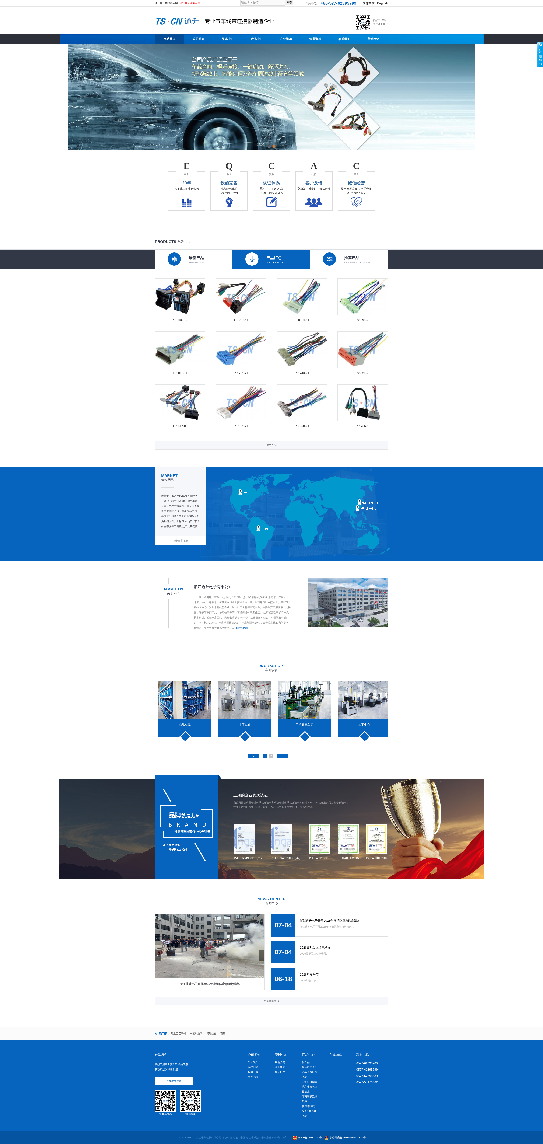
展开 (540, 54)
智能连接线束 (309, 1081)
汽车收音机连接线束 (309, 1089)
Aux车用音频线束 (309, 1113)
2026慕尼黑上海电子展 (315, 947)
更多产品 (271, 445)
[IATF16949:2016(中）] (248, 839)
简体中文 (369, 3)
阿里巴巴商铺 (178, 1033)
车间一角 (253, 1072)
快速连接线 (308, 1106)
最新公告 (280, 1062)
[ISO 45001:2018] (377, 839)
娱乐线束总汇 (309, 1067)
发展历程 (253, 1076)
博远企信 (211, 1033)
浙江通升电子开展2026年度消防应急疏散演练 (330, 920)
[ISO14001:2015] (319, 839)
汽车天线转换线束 (309, 1074)
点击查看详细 (180, 540)
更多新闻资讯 (271, 1001)
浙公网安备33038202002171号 (348, 1137)
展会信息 (280, 1072)
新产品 (306, 1062)
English (382, 3)
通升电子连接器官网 (166, 3)
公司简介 (253, 1062)
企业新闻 (280, 1067)
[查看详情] (242, 627)
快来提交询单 (174, 1081)
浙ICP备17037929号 (310, 1137)
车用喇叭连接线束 (309, 1099)
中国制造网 (196, 1033)
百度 (222, 1033)
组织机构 (253, 1067)
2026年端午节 (309, 974)
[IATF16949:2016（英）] (286, 839)
